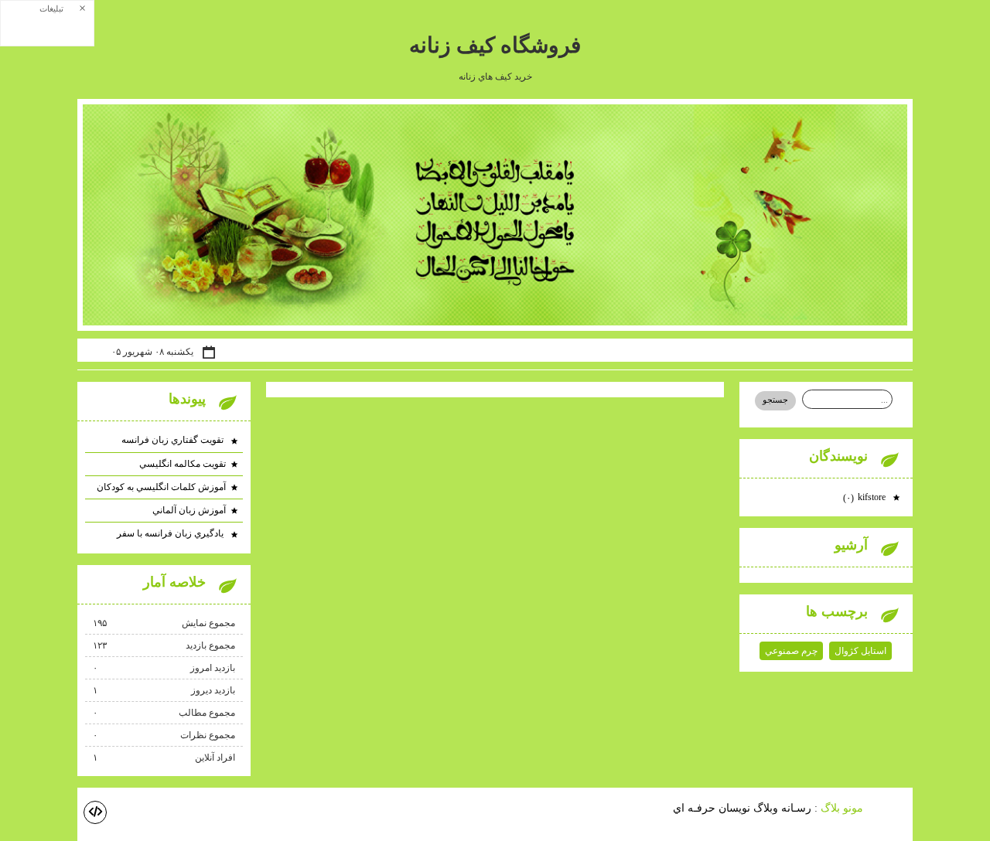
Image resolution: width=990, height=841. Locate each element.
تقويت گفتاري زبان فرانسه (173, 439)
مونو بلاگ (842, 807)
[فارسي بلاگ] (889, 808)
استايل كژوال (860, 650)
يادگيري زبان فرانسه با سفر (171, 533)
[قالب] (95, 812)
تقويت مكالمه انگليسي (182, 463)
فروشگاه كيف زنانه (495, 45)
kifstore (865, 497)
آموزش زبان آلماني (189, 510)
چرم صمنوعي (791, 650)
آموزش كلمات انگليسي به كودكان (161, 487)
